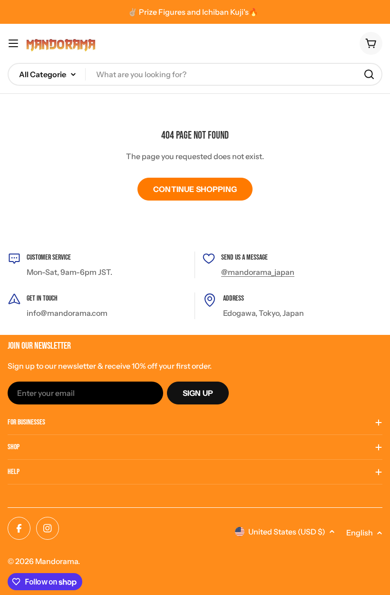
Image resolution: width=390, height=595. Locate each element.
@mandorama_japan (257, 272)
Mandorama (56, 561)
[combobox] (195, 74)
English (359, 532)
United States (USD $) (286, 531)
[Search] (369, 74)
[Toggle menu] (13, 43)
